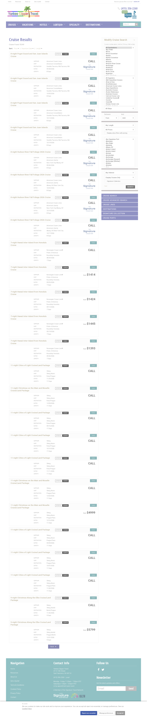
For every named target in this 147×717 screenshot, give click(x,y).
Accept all (120, 713)
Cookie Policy (27, 709)
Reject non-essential (89, 713)
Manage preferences (106, 713)
